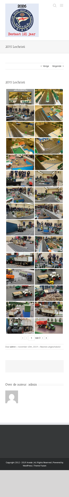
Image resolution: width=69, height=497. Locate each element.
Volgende (56, 66)
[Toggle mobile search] (54, 5)
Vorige (46, 66)
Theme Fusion (40, 465)
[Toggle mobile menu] (62, 5)
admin (13, 346)
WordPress (27, 465)
